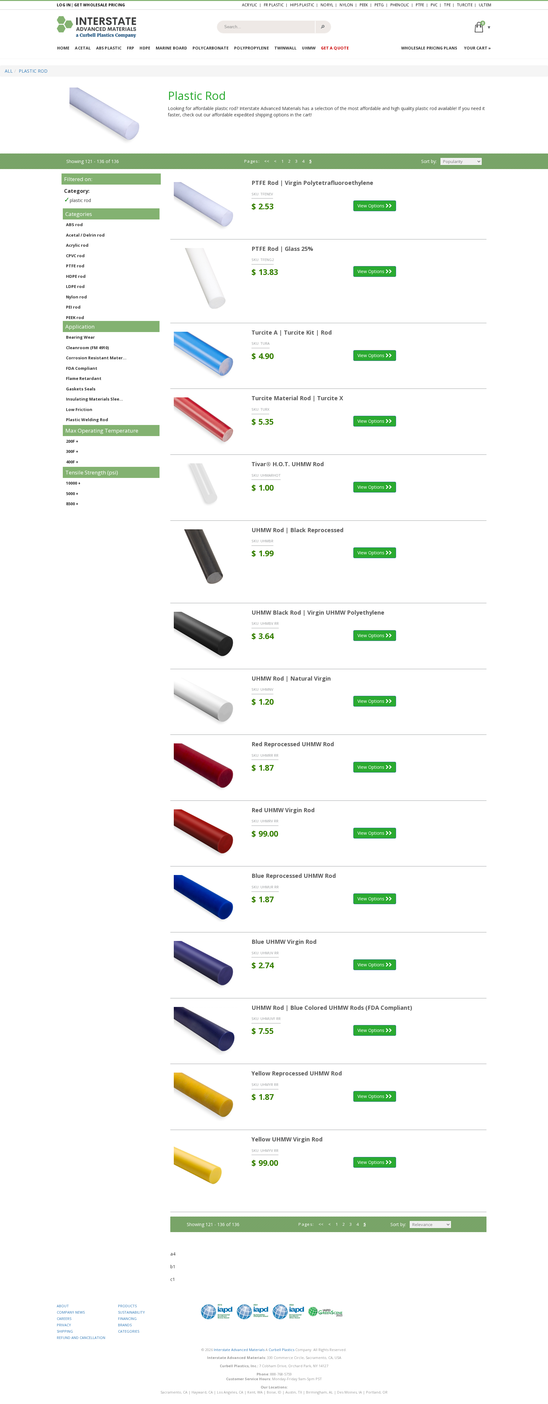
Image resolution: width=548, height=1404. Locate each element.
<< (266, 161)
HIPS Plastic (302, 5)
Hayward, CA (202, 1392)
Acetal (83, 48)
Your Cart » (477, 48)
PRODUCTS (127, 1305)
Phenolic (399, 5)
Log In (64, 5)
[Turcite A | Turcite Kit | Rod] (206, 356)
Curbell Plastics (281, 1349)
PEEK (364, 5)
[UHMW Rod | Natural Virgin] (206, 702)
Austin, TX (293, 1392)
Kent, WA (255, 1392)
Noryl (327, 5)
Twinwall (285, 48)
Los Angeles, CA (230, 1392)
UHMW (308, 48)
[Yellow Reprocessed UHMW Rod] (206, 1097)
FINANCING (127, 1318)
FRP (130, 48)
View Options (371, 206)
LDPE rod (75, 286)
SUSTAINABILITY (131, 1312)
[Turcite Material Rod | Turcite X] (206, 421)
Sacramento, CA (173, 1392)
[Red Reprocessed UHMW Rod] (206, 767)
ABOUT (63, 1305)
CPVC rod (75, 255)
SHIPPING (65, 1331)
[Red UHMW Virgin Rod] (206, 833)
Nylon (346, 5)
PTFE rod (75, 266)
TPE (447, 5)
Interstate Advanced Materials (239, 1349)
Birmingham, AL (319, 1392)
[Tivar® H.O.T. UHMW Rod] (206, 487)
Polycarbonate (210, 48)
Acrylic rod (77, 245)
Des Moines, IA (349, 1392)
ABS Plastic (108, 48)
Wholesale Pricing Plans (429, 48)
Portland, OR (377, 1392)
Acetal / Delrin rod (85, 235)
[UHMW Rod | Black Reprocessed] (206, 561)
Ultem (485, 5)
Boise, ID (274, 1392)
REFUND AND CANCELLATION (81, 1337)
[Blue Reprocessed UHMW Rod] (206, 899)
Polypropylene (251, 48)
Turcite (465, 5)
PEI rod (73, 307)
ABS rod (74, 224)
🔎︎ (322, 26)
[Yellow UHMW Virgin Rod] (206, 1171)
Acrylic (250, 5)
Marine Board (171, 48)
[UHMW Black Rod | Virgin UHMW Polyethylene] (206, 636)
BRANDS (125, 1324)
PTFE (420, 5)
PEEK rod (75, 317)
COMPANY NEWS (71, 1312)
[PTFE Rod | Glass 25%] (206, 281)
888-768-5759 (281, 1374)
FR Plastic (274, 5)
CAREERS (64, 1318)
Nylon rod (76, 297)
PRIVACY (64, 1324)
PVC (434, 5)
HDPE (145, 48)
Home (63, 48)
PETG (379, 5)
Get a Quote (335, 48)
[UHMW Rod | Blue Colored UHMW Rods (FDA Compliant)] (206, 1031)
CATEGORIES (128, 1331)
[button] (483, 26)
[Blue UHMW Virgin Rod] (206, 965)
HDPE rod (76, 276)
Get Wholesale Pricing (99, 5)
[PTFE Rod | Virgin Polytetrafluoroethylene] (206, 206)
